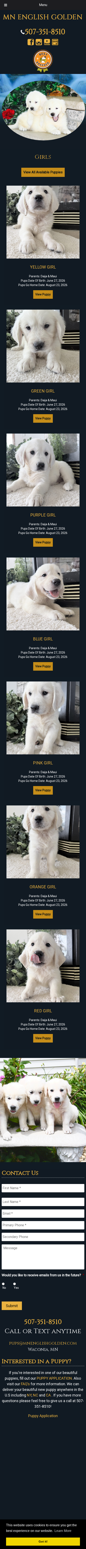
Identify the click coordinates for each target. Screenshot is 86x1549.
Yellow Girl (43, 267)
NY (29, 1395)
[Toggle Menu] (5, 5)
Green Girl (43, 391)
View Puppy (43, 294)
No (4, 1287)
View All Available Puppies (43, 172)
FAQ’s (25, 1384)
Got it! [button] (43, 1541)
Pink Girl (43, 762)
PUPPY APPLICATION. (55, 1378)
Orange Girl (43, 886)
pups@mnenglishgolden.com (43, 1343)
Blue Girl (43, 638)
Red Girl (43, 1010)
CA (48, 1395)
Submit (12, 1306)
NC (35, 1395)
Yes (16, 1287)
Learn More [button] (62, 1531)
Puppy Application (43, 1416)
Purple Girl (43, 515)
